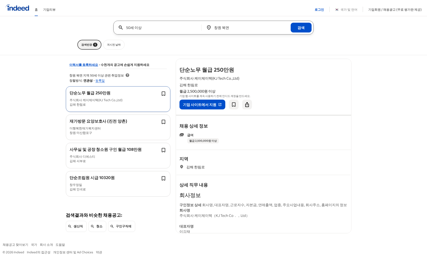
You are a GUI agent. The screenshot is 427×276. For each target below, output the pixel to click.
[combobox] (159, 27)
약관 (99, 252)
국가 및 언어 (346, 9)
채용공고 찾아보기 (15, 244)
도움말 (60, 244)
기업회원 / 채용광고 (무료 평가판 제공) (395, 9)
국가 (34, 244)
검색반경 (88, 44)
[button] (90, 92)
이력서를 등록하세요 (83, 64)
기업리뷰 (49, 9)
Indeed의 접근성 (38, 252)
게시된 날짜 (114, 44)
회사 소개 (46, 244)
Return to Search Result (322, 62)
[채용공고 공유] (247, 104)
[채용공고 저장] (234, 104)
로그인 (319, 9)
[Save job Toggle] (163, 94)
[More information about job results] (127, 75)
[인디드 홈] (17, 8)
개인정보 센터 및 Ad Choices (73, 252)
